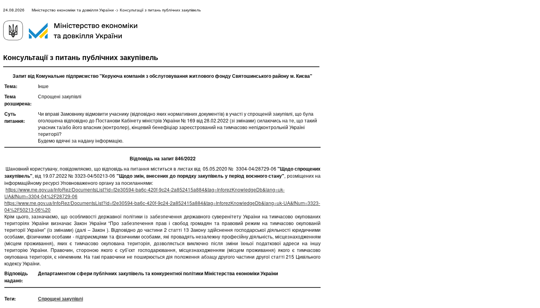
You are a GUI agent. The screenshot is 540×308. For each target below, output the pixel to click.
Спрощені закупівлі (60, 298)
